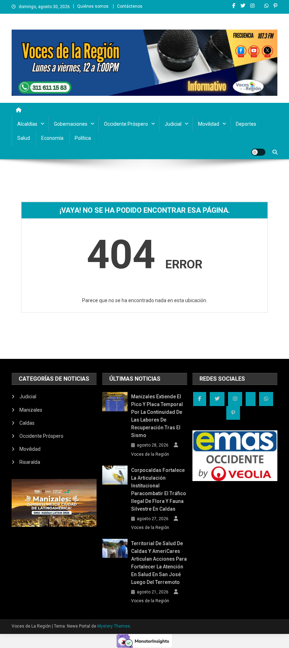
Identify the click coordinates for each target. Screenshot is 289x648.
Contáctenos (129, 6)
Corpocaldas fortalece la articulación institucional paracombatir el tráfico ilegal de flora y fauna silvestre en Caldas (158, 489)
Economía (52, 138)
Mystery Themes (113, 626)
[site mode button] (258, 152)
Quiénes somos (93, 6)
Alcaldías (27, 124)
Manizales (30, 410)
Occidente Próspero (126, 124)
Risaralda (29, 462)
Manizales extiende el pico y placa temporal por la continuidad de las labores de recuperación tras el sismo (157, 416)
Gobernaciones (70, 124)
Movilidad (208, 124)
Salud (23, 138)
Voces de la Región (150, 454)
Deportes (246, 124)
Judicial (173, 124)
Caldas (27, 423)
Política (83, 138)
